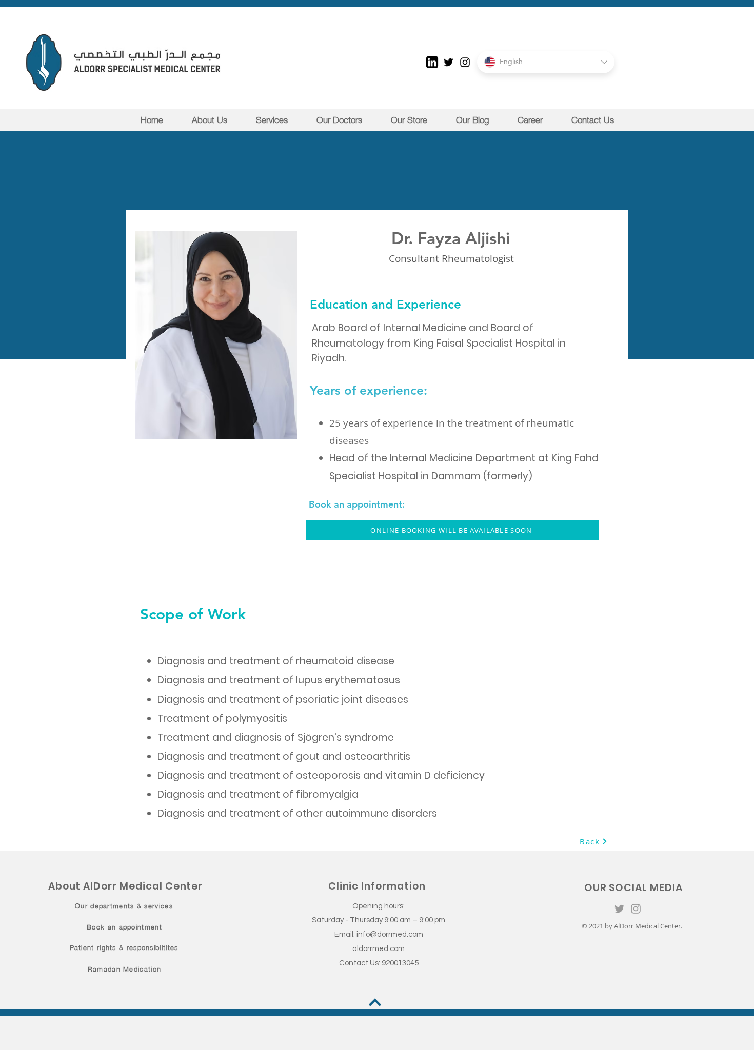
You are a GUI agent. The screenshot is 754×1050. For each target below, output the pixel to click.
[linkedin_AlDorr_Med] (432, 62)
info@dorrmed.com (389, 934)
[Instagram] (465, 62)
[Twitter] (448, 62)
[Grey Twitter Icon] (619, 908)
